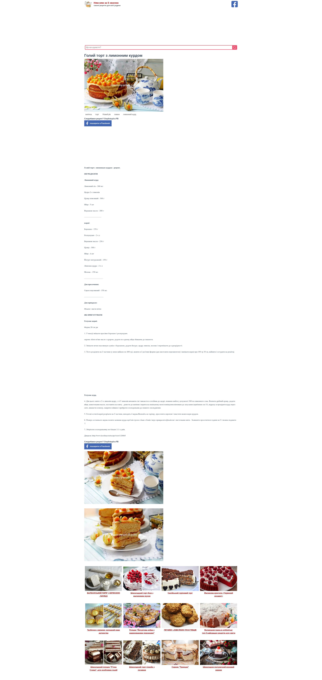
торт (97, 114)
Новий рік (107, 114)
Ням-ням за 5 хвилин (106, 3)
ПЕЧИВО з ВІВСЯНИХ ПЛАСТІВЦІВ (180, 630)
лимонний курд (129, 114)
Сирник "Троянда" (180, 667)
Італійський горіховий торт (180, 593)
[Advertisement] (160, 26)
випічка (88, 114)
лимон (117, 114)
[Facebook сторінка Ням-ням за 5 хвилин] (234, 2)
